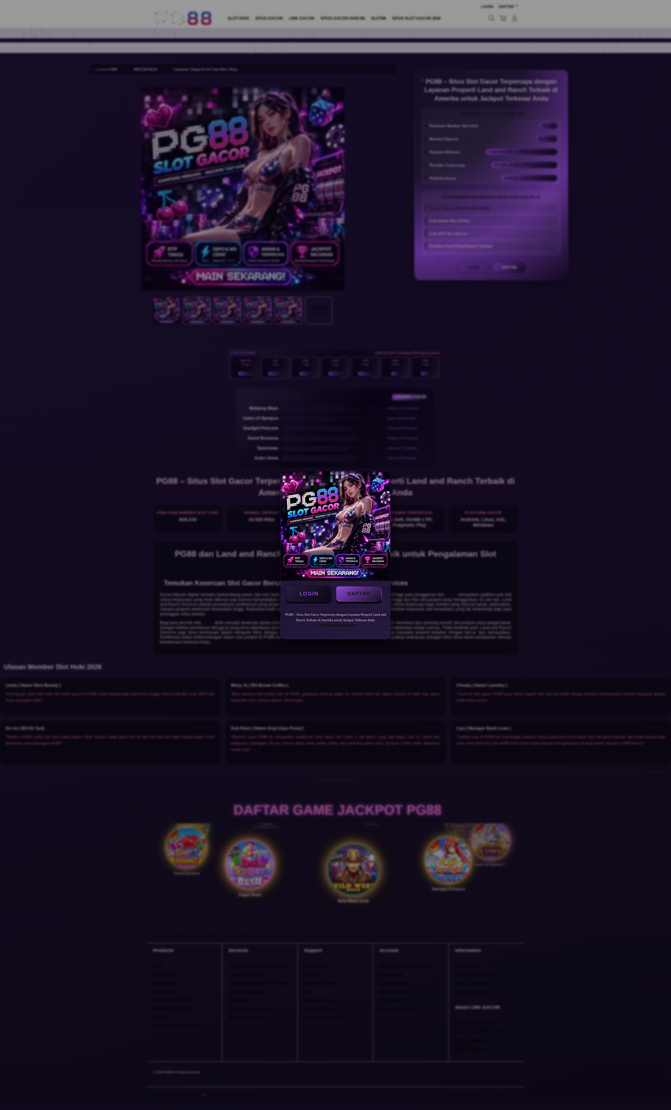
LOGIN (309, 594)
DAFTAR (358, 594)
